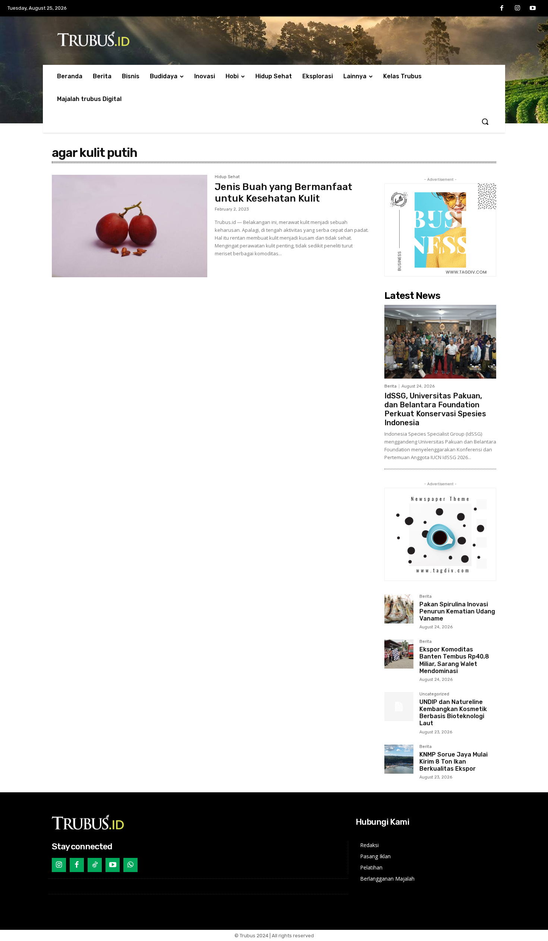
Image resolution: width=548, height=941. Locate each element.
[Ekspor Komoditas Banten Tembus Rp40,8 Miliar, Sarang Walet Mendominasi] (398, 654)
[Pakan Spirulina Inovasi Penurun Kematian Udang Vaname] (398, 608)
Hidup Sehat (227, 177)
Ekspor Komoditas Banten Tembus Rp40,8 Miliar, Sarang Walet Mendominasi (454, 660)
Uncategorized (434, 694)
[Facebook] (502, 8)
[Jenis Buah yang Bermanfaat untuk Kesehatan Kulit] (129, 226)
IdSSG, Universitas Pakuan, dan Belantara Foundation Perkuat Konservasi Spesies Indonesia (435, 409)
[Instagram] (517, 8)
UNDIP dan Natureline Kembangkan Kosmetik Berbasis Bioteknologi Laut (453, 712)
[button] (485, 121)
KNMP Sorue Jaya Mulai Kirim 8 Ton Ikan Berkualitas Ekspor (453, 761)
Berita (390, 386)
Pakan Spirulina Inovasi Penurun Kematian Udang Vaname (457, 611)
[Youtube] (533, 8)
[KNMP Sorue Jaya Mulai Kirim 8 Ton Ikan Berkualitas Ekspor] (398, 759)
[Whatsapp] (130, 865)
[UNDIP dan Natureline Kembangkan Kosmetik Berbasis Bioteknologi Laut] (398, 706)
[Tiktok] (95, 865)
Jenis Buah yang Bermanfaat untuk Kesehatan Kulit (283, 192)
